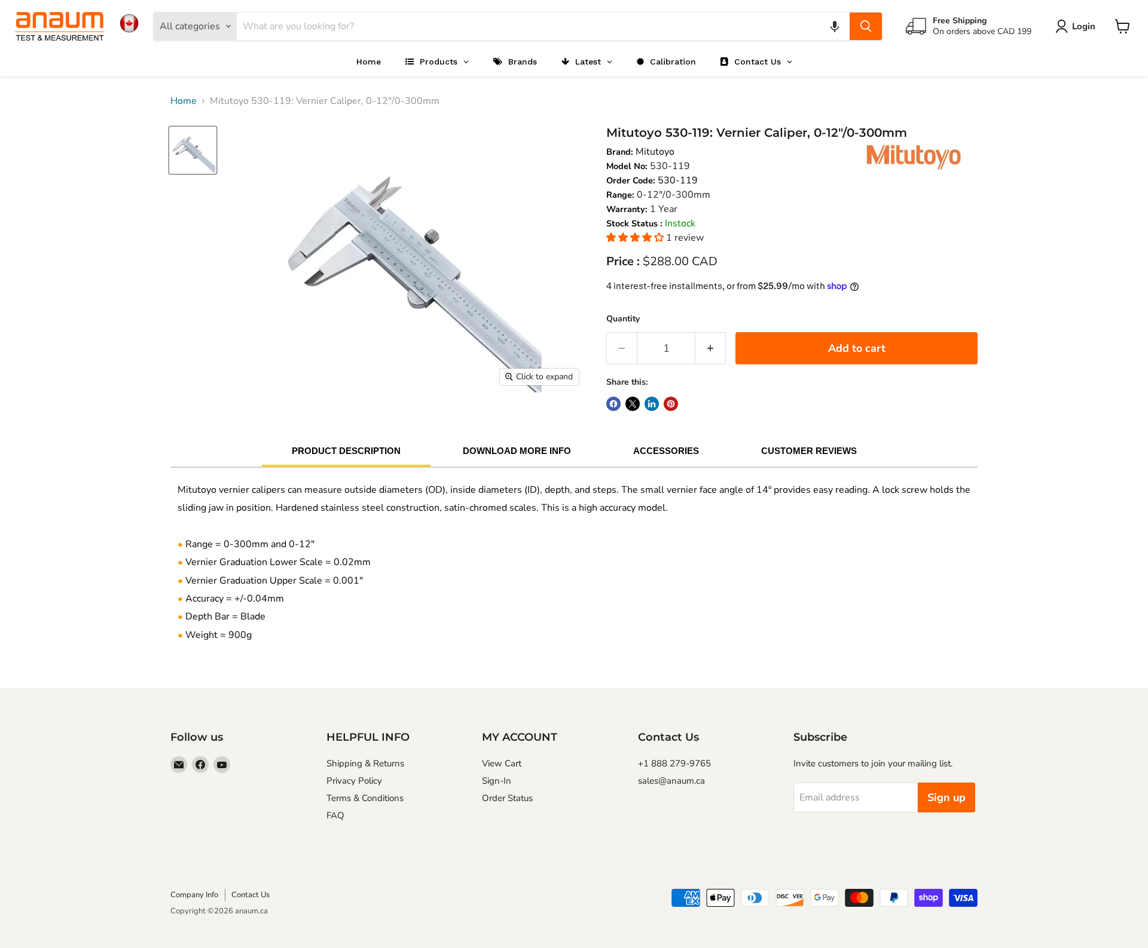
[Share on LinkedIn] (652, 404)
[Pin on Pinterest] (671, 404)
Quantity (623, 318)
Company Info (194, 894)
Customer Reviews (809, 451)
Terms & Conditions (365, 798)
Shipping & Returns (365, 763)
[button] (835, 26)
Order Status (507, 798)
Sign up (946, 797)
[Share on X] (632, 404)
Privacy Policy (354, 781)
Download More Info (517, 451)
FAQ (335, 815)
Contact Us (250, 894)
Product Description (346, 451)
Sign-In (496, 781)
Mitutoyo (655, 151)
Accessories (666, 451)
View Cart (501, 763)
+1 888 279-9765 (674, 763)
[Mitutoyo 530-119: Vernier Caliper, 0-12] (192, 150)
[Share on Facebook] (613, 404)
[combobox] (543, 26)
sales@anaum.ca (671, 781)
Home (183, 101)
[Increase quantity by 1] (710, 348)
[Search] (866, 26)
